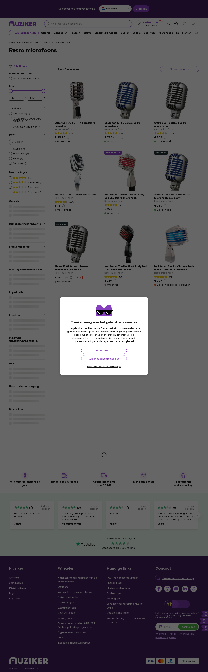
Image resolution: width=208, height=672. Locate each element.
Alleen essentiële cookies (104, 359)
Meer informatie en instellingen (104, 366)
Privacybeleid (126, 341)
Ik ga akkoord (104, 350)
